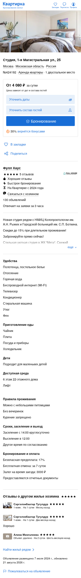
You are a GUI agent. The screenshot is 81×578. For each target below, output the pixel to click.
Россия (51, 66)
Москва (8, 66)
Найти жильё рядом (17, 549)
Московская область (30, 66)
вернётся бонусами (31, 131)
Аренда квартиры (30, 72)
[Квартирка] (15, 5)
